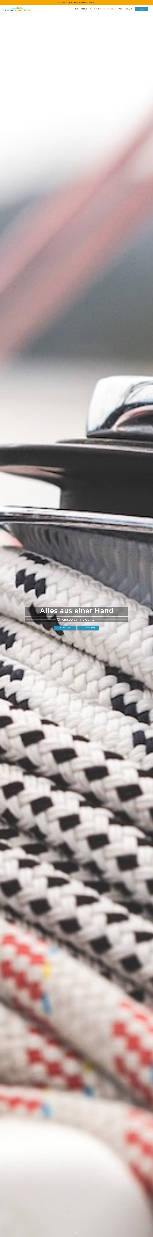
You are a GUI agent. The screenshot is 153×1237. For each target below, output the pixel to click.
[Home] (21, 9)
